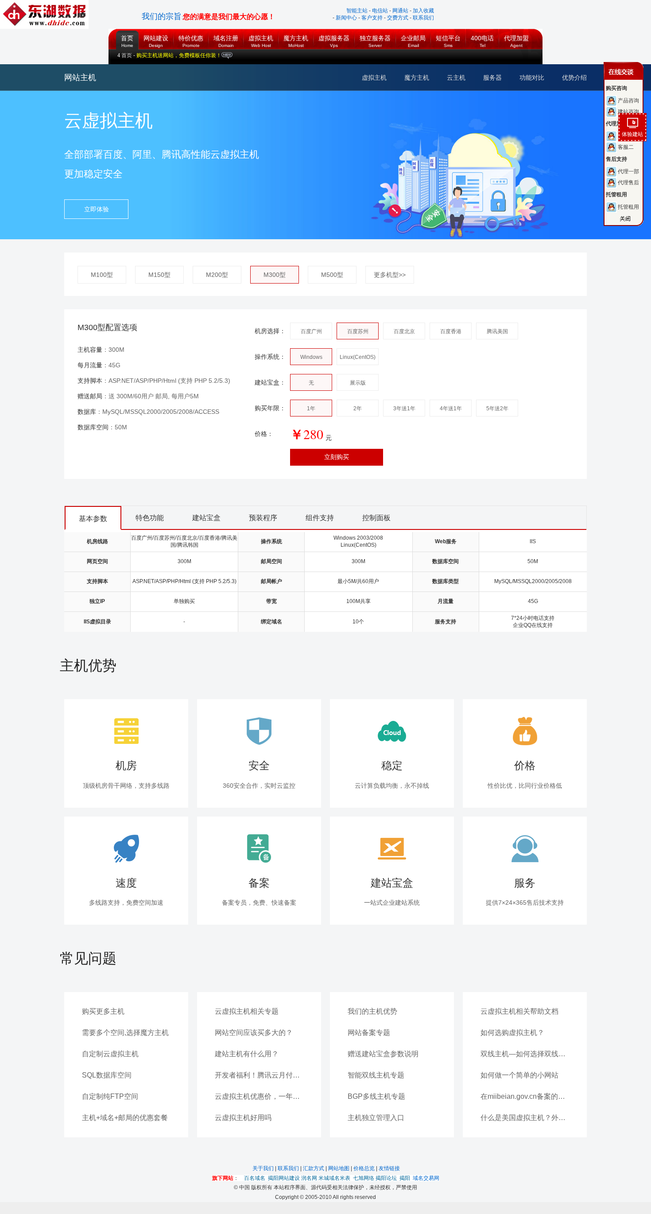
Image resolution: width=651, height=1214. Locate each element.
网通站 (400, 11)
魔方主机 (295, 35)
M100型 (102, 274)
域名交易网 (426, 1178)
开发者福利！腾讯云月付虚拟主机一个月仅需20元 (259, 1075)
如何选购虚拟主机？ (512, 1032)
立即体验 (96, 209)
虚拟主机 (260, 35)
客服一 (329, 136)
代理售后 (331, 182)
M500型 (332, 274)
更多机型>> (390, 274)
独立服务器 (375, 35)
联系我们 (423, 18)
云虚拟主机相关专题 (247, 1011)
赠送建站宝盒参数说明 (383, 1054)
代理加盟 (516, 35)
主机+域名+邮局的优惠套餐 (125, 1117)
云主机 (456, 77)
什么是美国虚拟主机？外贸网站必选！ (524, 1117)
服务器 (492, 77)
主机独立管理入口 (376, 1117)
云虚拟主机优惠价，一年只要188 (259, 1096)
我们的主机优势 (372, 1011)
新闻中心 (346, 18)
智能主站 (357, 11)
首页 (124, 31)
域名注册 (225, 35)
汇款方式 (314, 1168)
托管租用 (331, 207)
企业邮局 (413, 35)
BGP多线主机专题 (376, 1096)
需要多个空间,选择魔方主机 (125, 1032)
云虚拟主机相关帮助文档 (519, 1011)
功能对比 (531, 77)
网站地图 (339, 1168)
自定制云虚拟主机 (110, 1054)
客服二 (329, 147)
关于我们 (263, 1168)
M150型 (159, 274)
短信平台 (448, 35)
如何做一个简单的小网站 (519, 1075)
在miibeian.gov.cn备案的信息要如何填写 (524, 1096)
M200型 (217, 274)
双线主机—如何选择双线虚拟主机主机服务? (524, 1054)
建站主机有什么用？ (247, 1054)
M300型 (275, 274)
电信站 (380, 11)
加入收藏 (423, 11)
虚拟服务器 (333, 35)
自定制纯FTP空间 (110, 1096)
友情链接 (389, 1168)
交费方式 (397, 18)
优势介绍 (574, 77)
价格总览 (364, 1168)
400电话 (482, 35)
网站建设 (155, 35)
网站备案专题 (369, 1032)
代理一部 (331, 171)
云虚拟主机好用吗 (243, 1117)
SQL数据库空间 (107, 1075)
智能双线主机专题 (376, 1075)
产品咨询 (331, 100)
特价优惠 (190, 35)
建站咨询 (331, 112)
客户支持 (372, 18)
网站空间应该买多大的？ (254, 1032)
